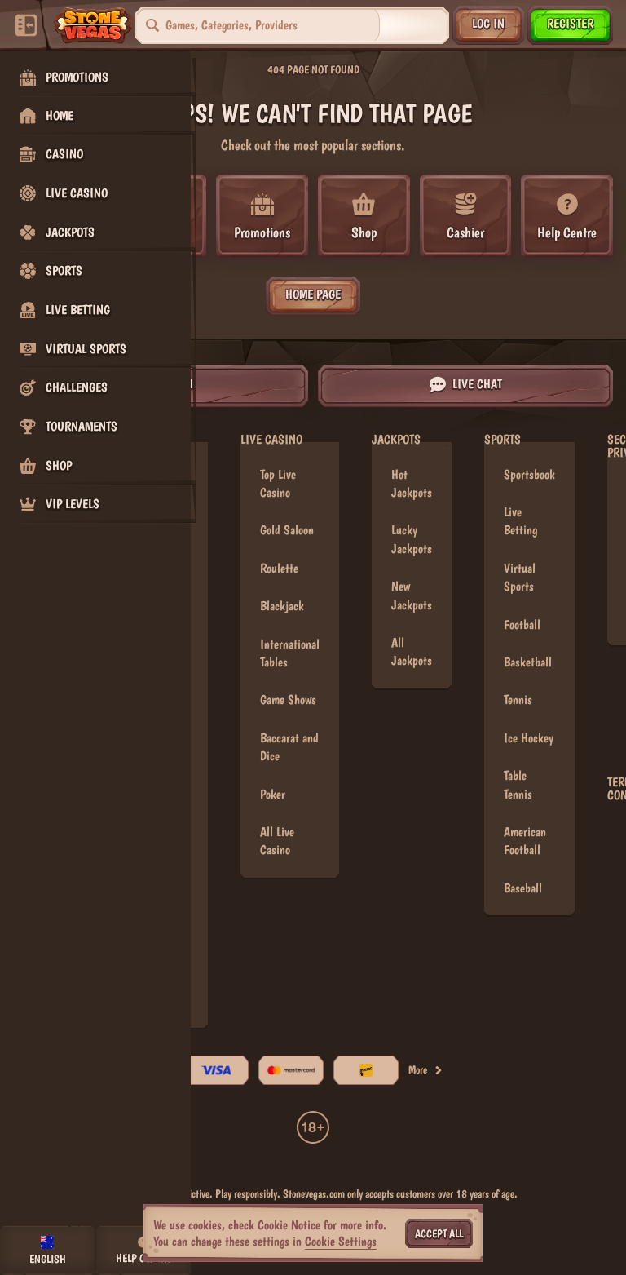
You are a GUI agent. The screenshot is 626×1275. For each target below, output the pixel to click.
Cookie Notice (289, 1225)
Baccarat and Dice (289, 747)
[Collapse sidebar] (26, 25)
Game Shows (288, 699)
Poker (272, 794)
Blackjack (282, 605)
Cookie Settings (341, 1241)
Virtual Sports (520, 577)
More (417, 1069)
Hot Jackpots (411, 483)
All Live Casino (277, 840)
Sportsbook (529, 474)
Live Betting (520, 521)
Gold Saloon (287, 530)
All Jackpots (411, 651)
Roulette (279, 568)
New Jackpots (411, 595)
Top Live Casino (278, 483)
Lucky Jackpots (411, 539)
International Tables (290, 653)
